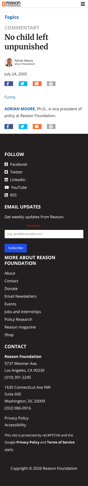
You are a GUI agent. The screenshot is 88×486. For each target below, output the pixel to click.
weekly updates (25, 216)
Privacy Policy (16, 418)
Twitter (16, 172)
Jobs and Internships (23, 311)
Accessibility (15, 424)
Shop (9, 334)
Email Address (22, 225)
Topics (12, 17)
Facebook (18, 164)
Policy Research (18, 319)
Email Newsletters (21, 296)
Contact (11, 280)
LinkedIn (17, 179)
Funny (10, 97)
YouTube (19, 187)
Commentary (22, 27)
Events (10, 303)
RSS (13, 195)
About (10, 273)
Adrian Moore (20, 108)
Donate (11, 288)
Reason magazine (20, 327)
